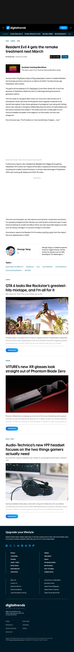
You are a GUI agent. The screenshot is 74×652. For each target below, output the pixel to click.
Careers (8, 621)
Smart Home (14, 566)
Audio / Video (15, 562)
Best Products (48, 566)
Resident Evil (30, 266)
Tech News (28, 270)
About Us (13, 580)
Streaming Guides (50, 562)
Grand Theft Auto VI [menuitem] (16, 34)
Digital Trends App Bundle (51, 592)
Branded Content (49, 583)
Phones (13, 553)
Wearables (47, 556)
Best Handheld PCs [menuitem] (60, 34)
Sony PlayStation (47, 266)
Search (70, 28)
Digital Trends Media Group (16, 640)
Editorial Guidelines (16, 589)
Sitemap (25, 628)
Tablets (46, 553)
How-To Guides (49, 569)
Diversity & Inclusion (11, 628)
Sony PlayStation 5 (61, 266)
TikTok (22, 546)
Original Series (48, 572)
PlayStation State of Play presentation (31, 78)
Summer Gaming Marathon (34, 67)
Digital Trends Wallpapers (51, 586)
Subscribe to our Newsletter (52, 580)
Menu (3, 28)
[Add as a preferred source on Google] (55, 56)
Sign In (63, 28)
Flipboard (34, 546)
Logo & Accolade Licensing (18, 592)
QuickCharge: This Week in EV (14, 266)
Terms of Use (9, 631)
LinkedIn (30, 546)
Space (46, 559)
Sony (38, 266)
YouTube (18, 546)
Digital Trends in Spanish (51, 589)
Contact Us (14, 583)
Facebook (7, 546)
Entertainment (15, 569)
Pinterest (26, 546)
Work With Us (9, 624)
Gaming (13, 559)
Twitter (14, 546)
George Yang (10, 57)
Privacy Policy (26, 621)
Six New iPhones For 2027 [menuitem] (33, 34)
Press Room (26, 624)
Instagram (10, 546)
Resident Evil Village (43, 164)
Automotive (14, 572)
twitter (18, 253)
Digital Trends (12, 30)
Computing (14, 556)
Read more (12, 350)
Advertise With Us (16, 586)
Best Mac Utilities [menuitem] (48, 34)
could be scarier (47, 232)
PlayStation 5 (35, 88)
